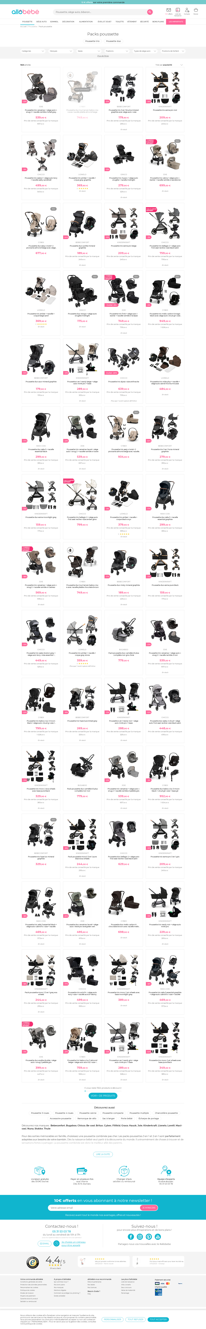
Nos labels (91, 1285)
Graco (124, 1125)
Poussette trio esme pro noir (165, 110)
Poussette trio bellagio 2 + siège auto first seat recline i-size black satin (165, 247)
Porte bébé (126, 1118)
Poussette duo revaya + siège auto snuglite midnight (82, 315)
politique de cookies (33, 1324)
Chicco (81, 1125)
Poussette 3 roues (40, 1113)
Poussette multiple (139, 1113)
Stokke (39, 1128)
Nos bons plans (59, 1285)
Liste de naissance (127, 1282)
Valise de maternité (128, 1290)
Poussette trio (92, 41)
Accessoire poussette (60, 1118)
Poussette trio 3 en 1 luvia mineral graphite (165, 450)
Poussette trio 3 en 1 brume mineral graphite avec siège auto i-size (124, 111)
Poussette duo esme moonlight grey (41, 517)
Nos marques (58, 1287)
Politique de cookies (27, 1290)
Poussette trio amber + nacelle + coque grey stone (82, 654)
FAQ (89, 1294)
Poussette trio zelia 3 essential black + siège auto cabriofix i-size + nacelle (41, 926)
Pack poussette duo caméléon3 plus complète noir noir (82, 790)
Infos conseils (126, 1285)
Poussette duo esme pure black (165, 585)
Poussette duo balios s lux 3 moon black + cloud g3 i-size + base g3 (165, 790)
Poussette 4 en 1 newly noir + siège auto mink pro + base (123, 722)
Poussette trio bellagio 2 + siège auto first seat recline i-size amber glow (82, 518)
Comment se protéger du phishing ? (67, 1293)
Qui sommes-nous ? (61, 1282)
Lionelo (162, 1125)
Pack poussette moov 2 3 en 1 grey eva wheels (41, 993)
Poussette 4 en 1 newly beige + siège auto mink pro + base (82, 383)
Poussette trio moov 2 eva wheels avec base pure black (41, 790)
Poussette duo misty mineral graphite (124, 585)
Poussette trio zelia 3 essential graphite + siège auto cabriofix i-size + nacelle (165, 993)
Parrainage (125, 1293)
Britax (99, 1125)
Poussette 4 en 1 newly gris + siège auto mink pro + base (123, 1061)
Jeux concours (126, 1287)
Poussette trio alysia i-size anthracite (123, 382)
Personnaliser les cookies (29, 1287)
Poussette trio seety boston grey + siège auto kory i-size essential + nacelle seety (41, 655)
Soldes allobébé (59, 1296)
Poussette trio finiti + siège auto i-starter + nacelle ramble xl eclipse (124, 315)
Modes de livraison (27, 1293)
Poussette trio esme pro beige (123, 246)
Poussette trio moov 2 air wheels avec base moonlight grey (124, 993)
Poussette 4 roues (64, 1113)
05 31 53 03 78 (166, 1184)
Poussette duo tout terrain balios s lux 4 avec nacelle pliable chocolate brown (82, 586)
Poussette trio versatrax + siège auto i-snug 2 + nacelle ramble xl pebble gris (124, 790)
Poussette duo (113, 41)
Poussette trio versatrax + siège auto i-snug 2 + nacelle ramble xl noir (165, 654)
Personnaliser (112, 1319)
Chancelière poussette (166, 1113)
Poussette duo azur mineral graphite (41, 382)
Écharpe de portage (149, 1118)
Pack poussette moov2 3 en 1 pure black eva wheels (82, 858)
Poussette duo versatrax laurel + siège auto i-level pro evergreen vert (82, 926)
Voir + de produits (103, 1095)
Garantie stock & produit (29, 1299)
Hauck (133, 1125)
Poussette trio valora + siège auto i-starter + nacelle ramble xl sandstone (165, 179)
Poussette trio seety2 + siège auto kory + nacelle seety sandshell (41, 179)
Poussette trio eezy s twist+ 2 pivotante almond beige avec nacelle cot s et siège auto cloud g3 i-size (123, 451)
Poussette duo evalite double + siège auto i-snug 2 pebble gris (41, 1061)
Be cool (90, 1125)
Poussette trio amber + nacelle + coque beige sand (41, 315)
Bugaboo (71, 1125)
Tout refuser (135, 1319)
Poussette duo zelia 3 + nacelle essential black (41, 450)
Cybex (107, 1125)
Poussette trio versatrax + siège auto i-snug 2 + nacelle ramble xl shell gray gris (41, 112)
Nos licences (92, 1287)
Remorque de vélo (86, 1118)
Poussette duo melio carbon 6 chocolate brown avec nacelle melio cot (124, 927)
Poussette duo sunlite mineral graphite (82, 247)
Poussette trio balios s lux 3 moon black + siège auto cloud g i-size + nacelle (41, 723)
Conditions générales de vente (31, 1282)
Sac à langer (108, 1118)
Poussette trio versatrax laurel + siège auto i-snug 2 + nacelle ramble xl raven (82, 450)
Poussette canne (87, 1113)
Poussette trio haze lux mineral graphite (41, 858)
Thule (47, 1128)
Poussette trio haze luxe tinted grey (82, 721)
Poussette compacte (113, 1113)
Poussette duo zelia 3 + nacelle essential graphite (165, 518)
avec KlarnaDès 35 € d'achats (82, 1181)
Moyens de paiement (27, 1296)
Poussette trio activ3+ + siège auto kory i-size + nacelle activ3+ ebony (82, 993)
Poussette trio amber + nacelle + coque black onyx (123, 518)
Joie (140, 1125)
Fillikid (116, 1125)
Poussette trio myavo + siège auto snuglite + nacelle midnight (123, 179)
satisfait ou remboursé (124, 1180)
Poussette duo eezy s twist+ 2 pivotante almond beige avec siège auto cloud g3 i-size (41, 248)
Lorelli (171, 1125)
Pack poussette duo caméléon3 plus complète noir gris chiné (123, 654)
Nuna (30, 1128)
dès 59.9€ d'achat (40, 1180)
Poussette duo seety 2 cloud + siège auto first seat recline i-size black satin (165, 722)
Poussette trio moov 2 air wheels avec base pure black (165, 1061)
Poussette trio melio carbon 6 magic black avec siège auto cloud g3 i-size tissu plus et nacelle (165, 316)
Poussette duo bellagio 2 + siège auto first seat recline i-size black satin (123, 858)
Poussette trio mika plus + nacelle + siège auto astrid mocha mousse (165, 383)
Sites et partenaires (94, 1282)
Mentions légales (60, 1290)
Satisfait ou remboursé (28, 1301)
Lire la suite (103, 1154)
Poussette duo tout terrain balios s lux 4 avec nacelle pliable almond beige (82, 111)
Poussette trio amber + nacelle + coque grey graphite (82, 179)
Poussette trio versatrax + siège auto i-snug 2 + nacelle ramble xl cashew (41, 586)
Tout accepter (158, 1319)
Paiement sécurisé (162, 1280)
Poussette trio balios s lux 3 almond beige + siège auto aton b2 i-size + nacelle (82, 1062)
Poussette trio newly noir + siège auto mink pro (165, 926)
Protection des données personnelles (33, 1285)
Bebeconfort (58, 1125)
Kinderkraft (150, 1125)
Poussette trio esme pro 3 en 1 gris (165, 857)
